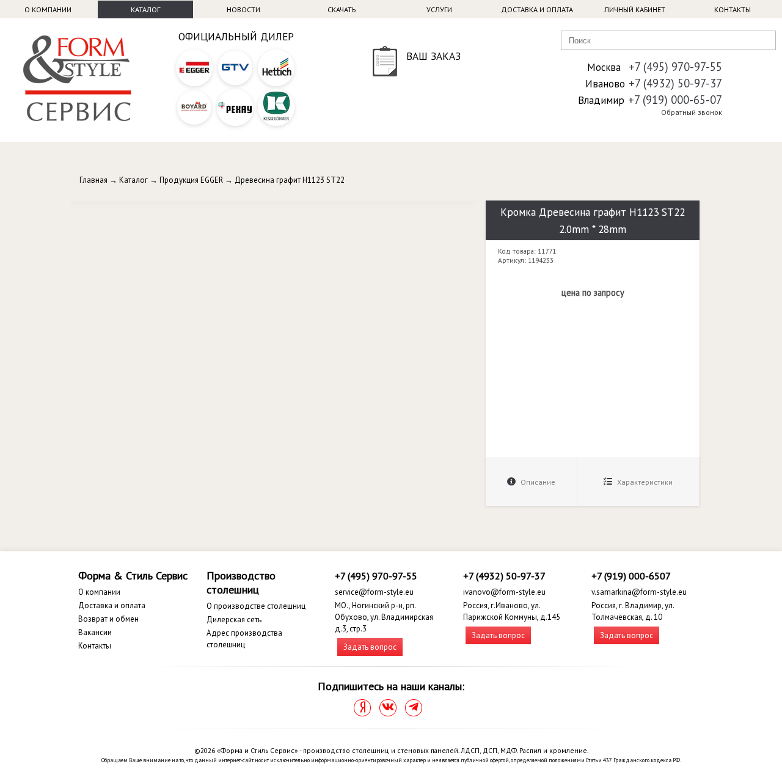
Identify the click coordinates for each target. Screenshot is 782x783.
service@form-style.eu (374, 592)
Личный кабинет (634, 9)
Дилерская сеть (233, 619)
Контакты (732, 9)
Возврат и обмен (108, 619)
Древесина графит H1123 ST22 (290, 180)
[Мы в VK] (387, 707)
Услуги (439, 9)
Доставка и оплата (537, 9)
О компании (47, 9)
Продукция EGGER (191, 180)
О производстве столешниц (255, 606)
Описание (537, 482)
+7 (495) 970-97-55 (675, 66)
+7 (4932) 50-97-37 (675, 83)
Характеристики (644, 482)
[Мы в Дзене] (362, 707)
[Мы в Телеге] (413, 707)
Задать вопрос (369, 647)
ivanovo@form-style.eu (504, 592)
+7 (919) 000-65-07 (675, 99)
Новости (243, 9)
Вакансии (95, 632)
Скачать (341, 9)
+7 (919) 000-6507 (631, 576)
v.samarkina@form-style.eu (639, 592)
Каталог (145, 9)
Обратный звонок (691, 112)
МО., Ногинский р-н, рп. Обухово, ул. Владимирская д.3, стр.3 (384, 617)
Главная (93, 180)
